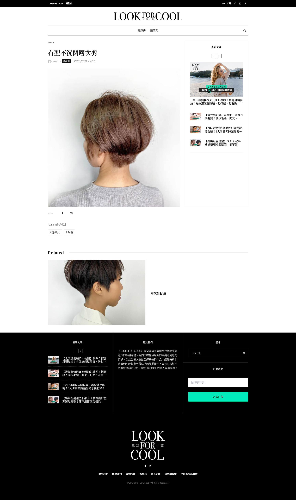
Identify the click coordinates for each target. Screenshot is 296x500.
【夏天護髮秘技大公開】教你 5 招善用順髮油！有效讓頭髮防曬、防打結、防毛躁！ (216, 101)
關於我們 (103, 474)
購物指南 (130, 474)
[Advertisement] (216, 179)
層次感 (66, 61)
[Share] (62, 213)
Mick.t (56, 61)
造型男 (142, 30)
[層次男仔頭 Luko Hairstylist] (96, 292)
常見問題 (156, 474)
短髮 (70, 232)
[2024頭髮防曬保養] (195, 129)
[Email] (71, 213)
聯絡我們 (117, 474)
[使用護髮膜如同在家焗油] (195, 116)
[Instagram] (240, 3)
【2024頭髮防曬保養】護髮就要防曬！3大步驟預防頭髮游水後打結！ (223, 129)
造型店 (69, 3)
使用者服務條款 (189, 474)
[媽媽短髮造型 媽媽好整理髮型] (195, 142)
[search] (244, 353)
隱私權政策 (171, 474)
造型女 (154, 30)
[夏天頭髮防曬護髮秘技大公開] (216, 79)
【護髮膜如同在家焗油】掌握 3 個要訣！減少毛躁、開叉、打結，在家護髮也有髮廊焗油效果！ (224, 116)
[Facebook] (234, 3)
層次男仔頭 (158, 293)
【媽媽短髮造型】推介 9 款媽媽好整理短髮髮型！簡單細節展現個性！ (223, 143)
